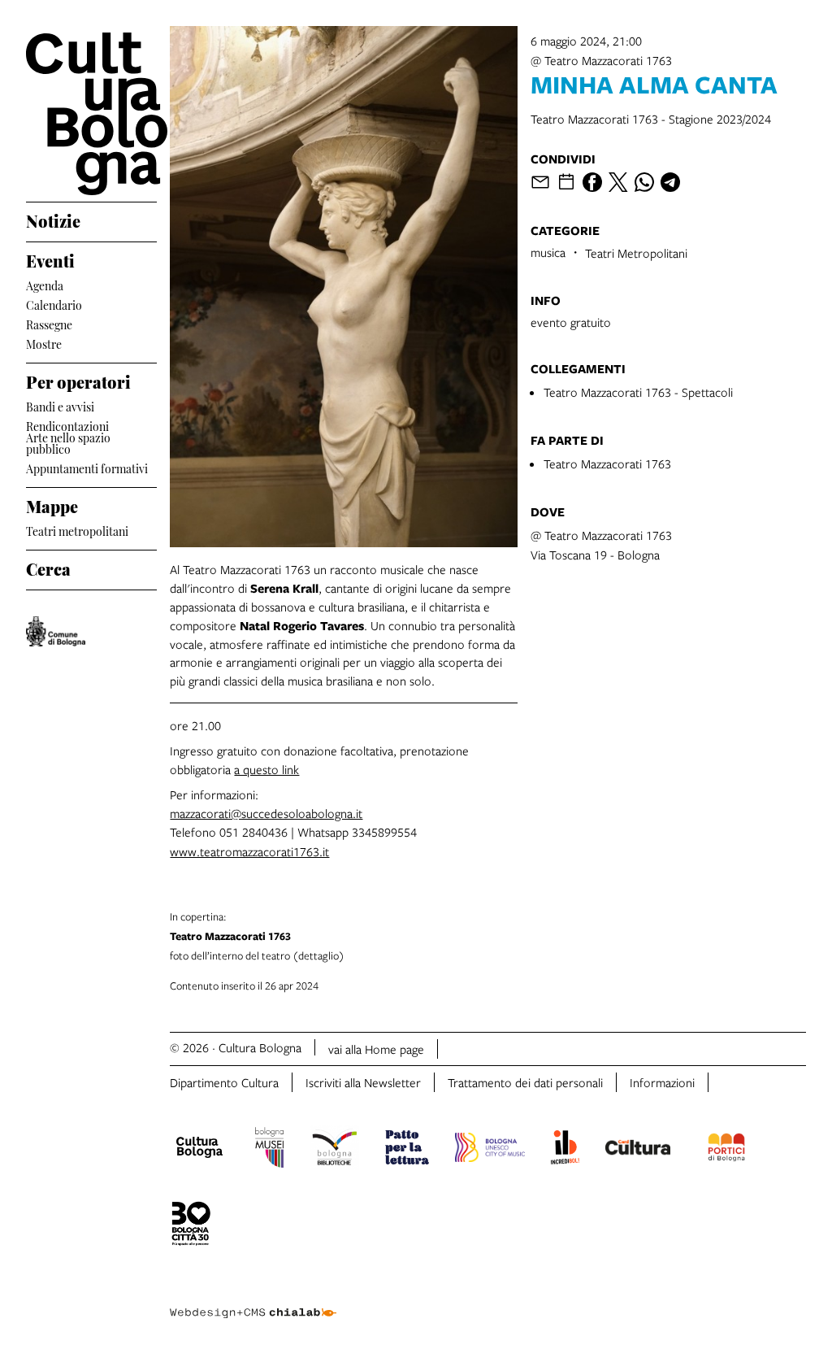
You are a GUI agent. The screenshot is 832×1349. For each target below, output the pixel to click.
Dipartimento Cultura (224, 1082)
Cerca (48, 567)
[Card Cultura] (637, 1149)
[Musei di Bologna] (269, 1150)
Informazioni (662, 1082)
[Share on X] (618, 182)
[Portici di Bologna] (726, 1150)
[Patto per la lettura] (407, 1149)
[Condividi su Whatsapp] (644, 182)
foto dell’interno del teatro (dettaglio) (257, 936)
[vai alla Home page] (91, 114)
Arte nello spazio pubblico (68, 443)
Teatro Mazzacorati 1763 (607, 463)
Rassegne (49, 323)
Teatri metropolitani (77, 530)
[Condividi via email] (540, 182)
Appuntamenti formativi (87, 467)
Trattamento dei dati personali (525, 1082)
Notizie (53, 218)
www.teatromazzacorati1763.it (249, 851)
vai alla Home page (376, 1049)
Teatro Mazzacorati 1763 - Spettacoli (638, 392)
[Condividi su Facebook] (592, 182)
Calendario (54, 304)
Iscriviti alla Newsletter (363, 1082)
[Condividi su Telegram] (670, 182)
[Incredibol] (565, 1149)
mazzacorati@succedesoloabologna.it (266, 813)
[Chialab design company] (253, 1300)
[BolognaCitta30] (191, 1226)
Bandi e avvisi (60, 405)
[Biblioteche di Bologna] (334, 1150)
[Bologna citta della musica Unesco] (490, 1150)
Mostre (44, 343)
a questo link (266, 769)
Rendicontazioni (67, 425)
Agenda (44, 284)
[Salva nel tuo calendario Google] (566, 182)
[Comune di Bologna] (55, 631)
